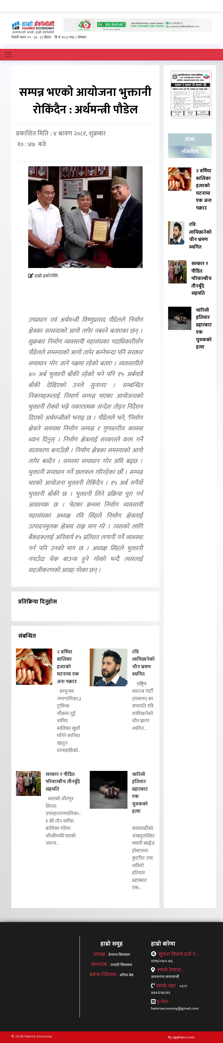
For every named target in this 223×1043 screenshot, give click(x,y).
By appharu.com (181, 1037)
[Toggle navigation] (8, 54)
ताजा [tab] (190, 139)
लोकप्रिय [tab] (189, 151)
